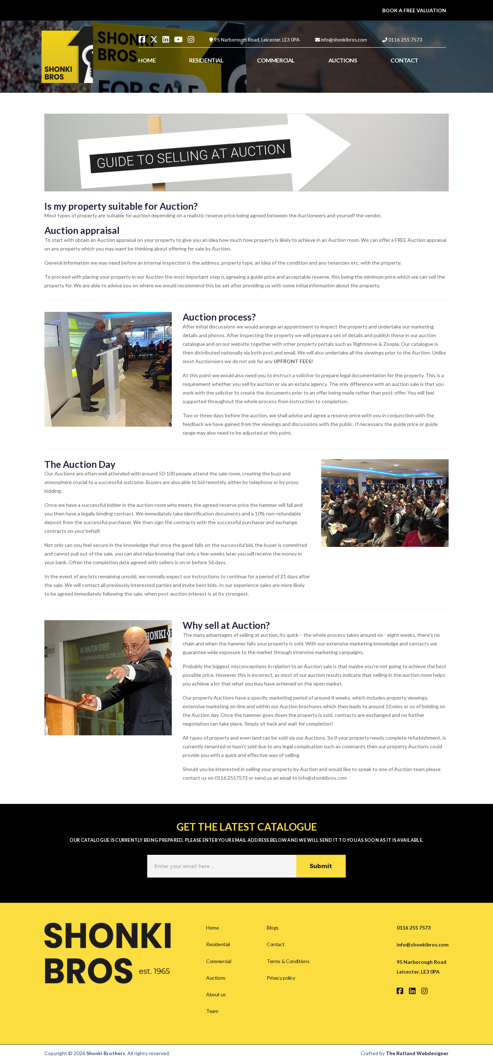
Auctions (216, 978)
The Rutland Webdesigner (417, 1053)
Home (212, 927)
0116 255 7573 (405, 40)
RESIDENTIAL (206, 60)
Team (212, 1011)
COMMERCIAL (276, 60)
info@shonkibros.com (344, 40)
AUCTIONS (342, 60)
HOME (147, 60)
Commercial (218, 961)
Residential (218, 944)
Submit (321, 866)
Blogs (273, 927)
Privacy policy (281, 978)
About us (216, 994)
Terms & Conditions (288, 961)
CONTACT (404, 60)
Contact (275, 944)
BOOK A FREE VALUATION (414, 10)
